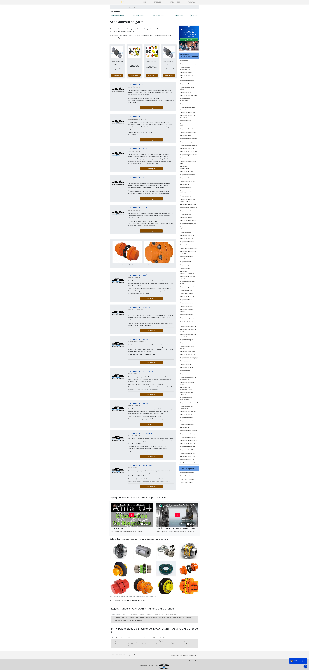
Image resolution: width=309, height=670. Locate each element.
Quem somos (175, 2)
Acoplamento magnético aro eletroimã (188, 192)
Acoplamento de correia (187, 235)
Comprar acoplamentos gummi (187, 322)
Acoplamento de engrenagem (185, 100)
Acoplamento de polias (187, 81)
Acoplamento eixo (185, 232)
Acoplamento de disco (186, 238)
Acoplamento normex (186, 171)
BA (145, 637)
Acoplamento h (184, 184)
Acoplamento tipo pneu (187, 242)
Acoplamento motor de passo (189, 434)
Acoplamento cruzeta (186, 374)
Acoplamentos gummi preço (188, 318)
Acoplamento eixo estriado (188, 104)
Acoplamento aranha (186, 367)
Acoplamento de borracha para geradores (188, 378)
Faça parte (192, 2)
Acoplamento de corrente (187, 148)
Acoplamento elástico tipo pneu (188, 162)
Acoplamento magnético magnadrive (187, 272)
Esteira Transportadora (187, 482)
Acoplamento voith (178, 15)
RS (137, 637)
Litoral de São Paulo (171, 614)
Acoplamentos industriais (187, 175)
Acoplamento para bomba (188, 437)
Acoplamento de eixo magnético (186, 310)
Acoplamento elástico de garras (187, 283)
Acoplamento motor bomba (188, 430)
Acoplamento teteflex (186, 196)
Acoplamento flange (186, 300)
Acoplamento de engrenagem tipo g (186, 388)
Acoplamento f (184, 178)
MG (117, 637)
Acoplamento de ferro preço (188, 411)
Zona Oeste (134, 614)
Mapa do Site (193, 655)
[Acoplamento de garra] (117, 52)
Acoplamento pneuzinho (187, 287)
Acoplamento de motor (187, 158)
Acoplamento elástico (186, 72)
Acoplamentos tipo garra (187, 456)
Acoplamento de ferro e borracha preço (187, 399)
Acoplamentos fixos (186, 217)
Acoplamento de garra (186, 340)
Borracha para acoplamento (188, 248)
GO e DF (154, 637)
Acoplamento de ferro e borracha (187, 393)
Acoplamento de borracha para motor (188, 335)
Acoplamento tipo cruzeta (188, 447)
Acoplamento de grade (187, 343)
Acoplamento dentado (158, 15)
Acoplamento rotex (186, 135)
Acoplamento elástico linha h (188, 132)
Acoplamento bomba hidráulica (186, 257)
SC (133, 637)
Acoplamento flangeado (187, 424)
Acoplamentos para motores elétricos (188, 228)
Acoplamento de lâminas (187, 351)
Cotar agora (117, 75)
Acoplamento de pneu (186, 418)
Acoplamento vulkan (186, 120)
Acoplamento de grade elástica (187, 347)
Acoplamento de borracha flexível (188, 330)
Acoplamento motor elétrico (188, 220)
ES (121, 637)
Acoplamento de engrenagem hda (185, 68)
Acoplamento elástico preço (188, 139)
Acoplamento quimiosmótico (188, 207)
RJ (112, 637)
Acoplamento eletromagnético (185, 167)
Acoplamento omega (186, 142)
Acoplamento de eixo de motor (187, 383)
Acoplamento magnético (117, 15)
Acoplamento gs (185, 268)
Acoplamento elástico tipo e (188, 145)
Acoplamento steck (185, 188)
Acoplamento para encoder (188, 204)
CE (149, 637)
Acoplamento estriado (186, 421)
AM (160, 637)
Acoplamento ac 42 (185, 364)
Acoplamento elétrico (186, 303)
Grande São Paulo (159, 614)
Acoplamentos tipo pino (187, 459)
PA (164, 637)
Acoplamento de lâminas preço (187, 76)
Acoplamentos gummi (138, 15)
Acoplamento (194, 15)
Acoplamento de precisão (187, 354)
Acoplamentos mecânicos (187, 453)
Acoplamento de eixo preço (188, 64)
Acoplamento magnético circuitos (187, 277)
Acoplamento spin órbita (187, 181)
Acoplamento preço (186, 290)
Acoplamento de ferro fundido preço (186, 407)
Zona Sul (142, 614)
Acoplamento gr (185, 265)
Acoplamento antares (186, 92)
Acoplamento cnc (185, 371)
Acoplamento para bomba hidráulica (188, 252)
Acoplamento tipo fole (186, 450)
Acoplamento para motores (188, 155)
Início (172, 655)
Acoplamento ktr (185, 427)
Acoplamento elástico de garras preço (187, 116)
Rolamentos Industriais (187, 476)
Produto (157, 2)
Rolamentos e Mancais (187, 479)
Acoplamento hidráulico (187, 129)
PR (129, 637)
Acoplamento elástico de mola (187, 125)
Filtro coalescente (185, 361)
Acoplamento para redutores (188, 440)
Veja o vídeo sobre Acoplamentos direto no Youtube (126, 531)
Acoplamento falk (185, 84)
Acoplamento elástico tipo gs (188, 151)
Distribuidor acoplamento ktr (189, 463)
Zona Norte (126, 614)
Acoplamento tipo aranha (187, 443)
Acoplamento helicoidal (187, 296)
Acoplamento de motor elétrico (187, 88)
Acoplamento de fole (186, 414)
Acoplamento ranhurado (187, 211)
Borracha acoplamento (187, 293)
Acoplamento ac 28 (185, 262)
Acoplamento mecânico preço (189, 358)
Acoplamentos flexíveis (187, 473)
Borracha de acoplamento (188, 245)
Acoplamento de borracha (188, 326)
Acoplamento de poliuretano (188, 95)
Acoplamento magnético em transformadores (188, 200)
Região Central (116, 614)
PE (141, 637)
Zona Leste (149, 614)
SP (125, 637)
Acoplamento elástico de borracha (187, 108)
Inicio (144, 2)
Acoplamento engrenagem (188, 224)
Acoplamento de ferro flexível (189, 403)
